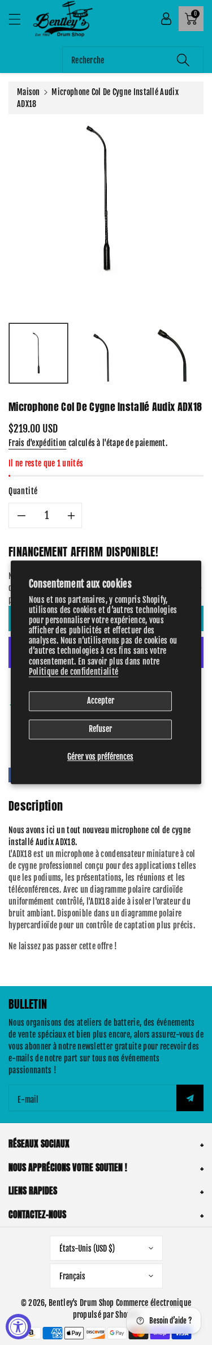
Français (72, 1276)
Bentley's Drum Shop (81, 1303)
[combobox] (133, 59)
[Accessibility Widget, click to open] (18, 1326)
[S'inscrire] (190, 1098)
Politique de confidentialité (73, 671)
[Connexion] (166, 18)
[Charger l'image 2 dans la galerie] (106, 353)
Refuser (100, 729)
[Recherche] (183, 59)
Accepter (100, 700)
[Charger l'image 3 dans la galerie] (174, 353)
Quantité (23, 491)
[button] (19, 19)
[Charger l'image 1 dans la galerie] (38, 353)
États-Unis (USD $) (87, 1248)
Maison (28, 92)
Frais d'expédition (37, 443)
